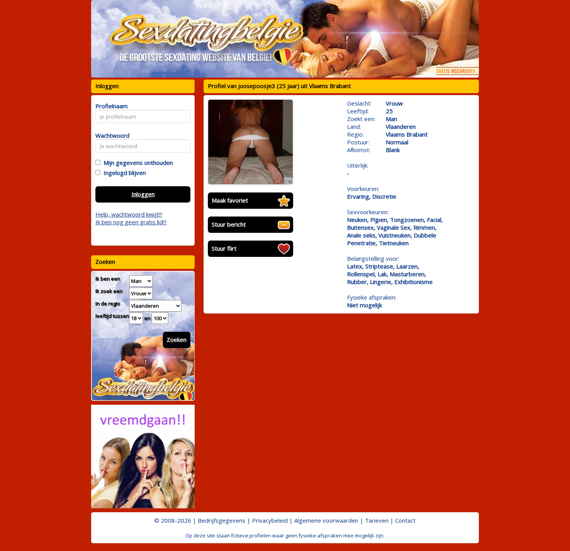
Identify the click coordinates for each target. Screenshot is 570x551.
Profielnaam (110, 106)
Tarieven (377, 520)
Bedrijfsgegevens (221, 520)
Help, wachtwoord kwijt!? (128, 214)
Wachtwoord (110, 135)
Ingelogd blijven (123, 173)
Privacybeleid (270, 520)
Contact (405, 520)
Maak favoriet (230, 200)
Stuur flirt (224, 248)
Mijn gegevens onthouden (136, 162)
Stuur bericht (229, 224)
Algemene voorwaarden (326, 520)
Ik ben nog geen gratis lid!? (131, 222)
